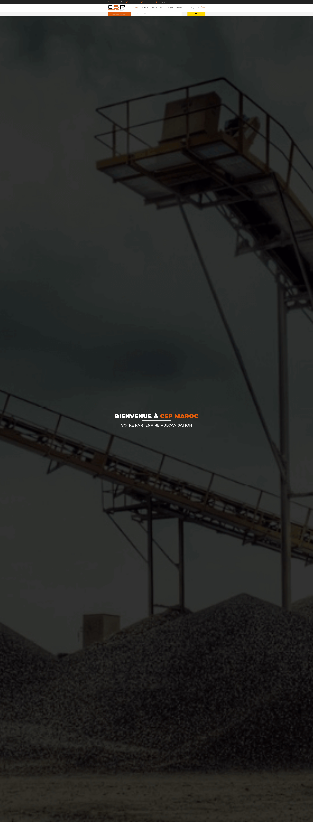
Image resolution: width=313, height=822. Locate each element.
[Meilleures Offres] (196, 14)
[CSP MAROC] (117, 8)
